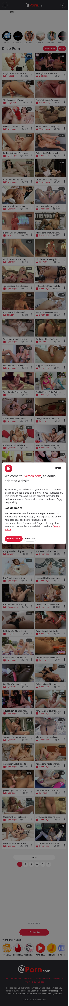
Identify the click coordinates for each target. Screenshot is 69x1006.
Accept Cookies (14, 538)
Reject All (30, 538)
